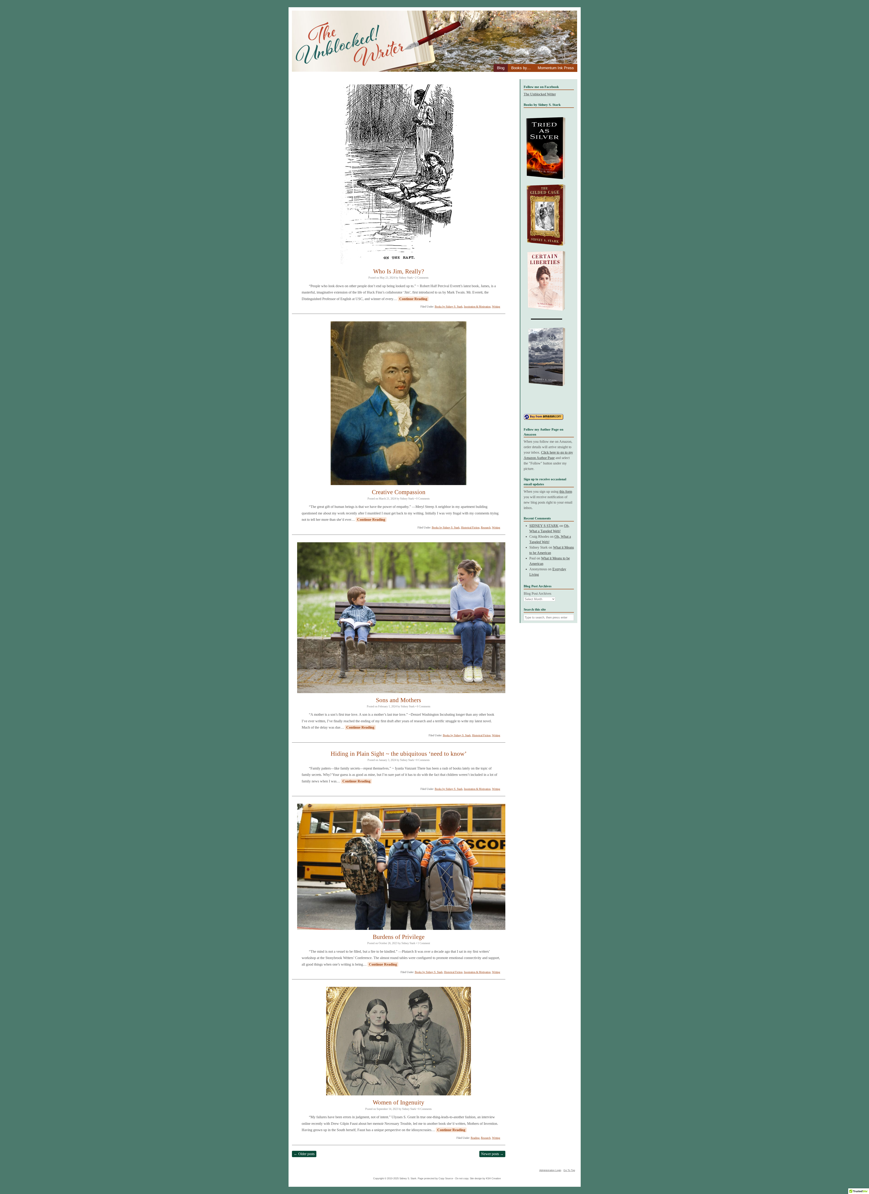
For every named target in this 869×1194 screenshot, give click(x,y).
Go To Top (569, 1170)
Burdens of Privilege (399, 936)
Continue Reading (413, 299)
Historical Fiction (470, 527)
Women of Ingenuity (398, 1102)
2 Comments (422, 277)
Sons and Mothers (398, 700)
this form (565, 491)
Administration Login (550, 1170)
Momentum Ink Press (556, 68)
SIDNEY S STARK (544, 526)
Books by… (521, 68)
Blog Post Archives (537, 593)
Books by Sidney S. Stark (449, 306)
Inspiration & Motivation (477, 306)
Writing (496, 306)
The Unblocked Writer (540, 94)
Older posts (304, 1154)
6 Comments (423, 706)
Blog (500, 68)
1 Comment (424, 943)
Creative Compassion (398, 492)
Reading (475, 1138)
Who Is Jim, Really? (398, 271)
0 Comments (423, 498)
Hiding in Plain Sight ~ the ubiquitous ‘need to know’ (399, 753)
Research (486, 527)
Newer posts (492, 1154)
